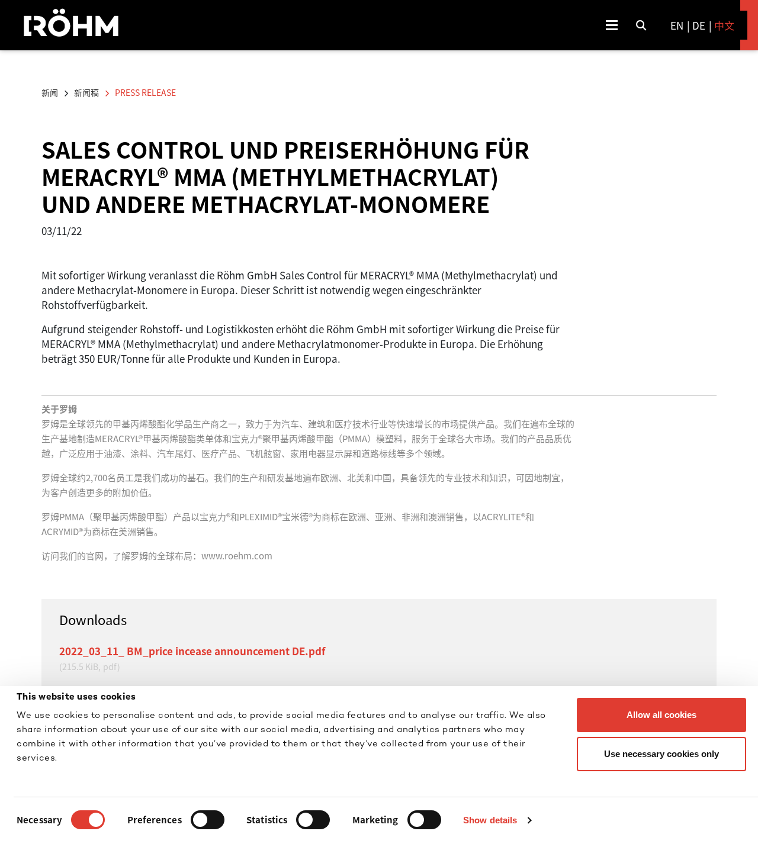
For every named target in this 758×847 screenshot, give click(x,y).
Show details (490, 820)
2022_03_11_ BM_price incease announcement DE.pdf (192, 650)
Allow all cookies (661, 715)
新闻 (49, 92)
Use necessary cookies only (661, 754)
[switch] (207, 819)
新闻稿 (86, 92)
